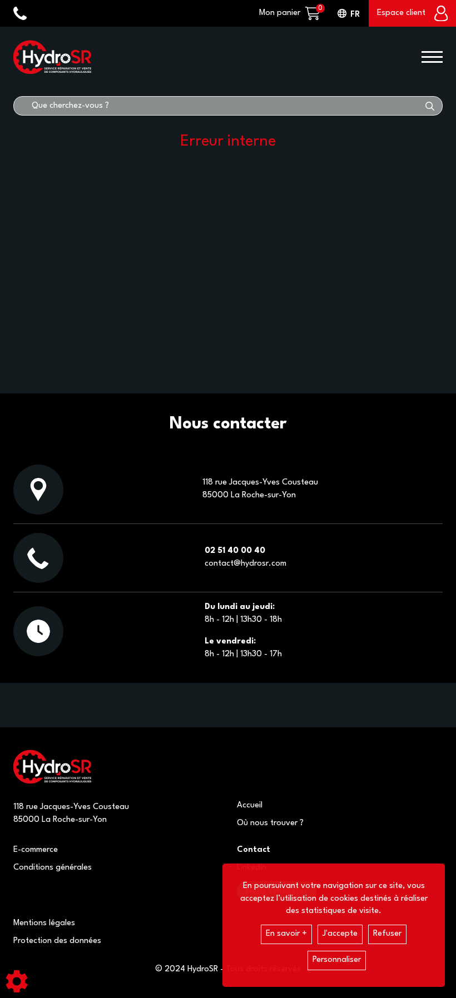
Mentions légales (44, 923)
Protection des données (57, 941)
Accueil (249, 805)
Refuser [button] (387, 934)
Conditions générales (52, 868)
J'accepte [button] (340, 934)
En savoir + (286, 934)
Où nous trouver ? (270, 823)
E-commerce (35, 850)
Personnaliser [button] (337, 960)
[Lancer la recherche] (430, 106)
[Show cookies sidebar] (17, 981)
